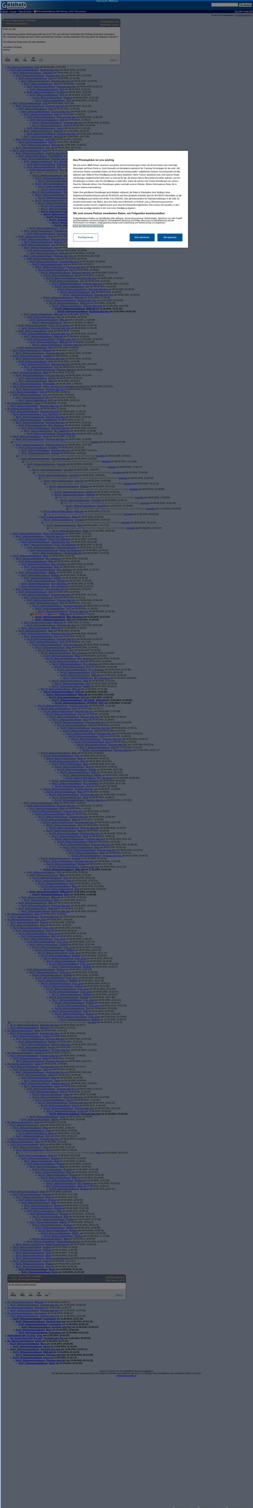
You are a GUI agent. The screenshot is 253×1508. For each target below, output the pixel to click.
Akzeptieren (170, 237)
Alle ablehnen (142, 237)
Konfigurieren (85, 237)
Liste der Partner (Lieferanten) (88, 226)
